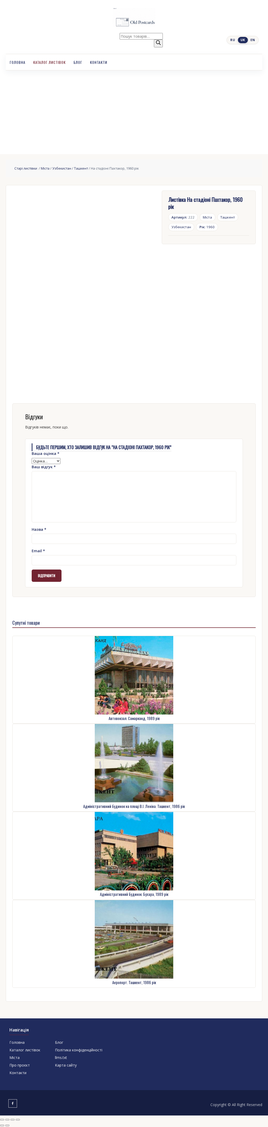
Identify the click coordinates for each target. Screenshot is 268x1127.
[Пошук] (158, 43)
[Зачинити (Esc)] (18, 1119)
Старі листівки (26, 168)
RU (232, 40)
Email (38, 550)
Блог (78, 62)
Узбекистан (61, 168)
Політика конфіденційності (78, 1049)
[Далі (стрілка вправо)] (7, 1125)
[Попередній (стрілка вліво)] (2, 1125)
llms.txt (61, 1057)
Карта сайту (66, 1065)
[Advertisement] (134, 109)
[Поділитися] (12, 1119)
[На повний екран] (7, 1119)
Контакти (98, 62)
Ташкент (81, 168)
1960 (207, 227)
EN (252, 40)
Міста (45, 168)
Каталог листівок (49, 62)
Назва (39, 529)
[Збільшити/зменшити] (2, 1119)
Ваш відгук (44, 466)
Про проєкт (19, 1065)
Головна (17, 62)
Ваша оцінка (45, 453)
